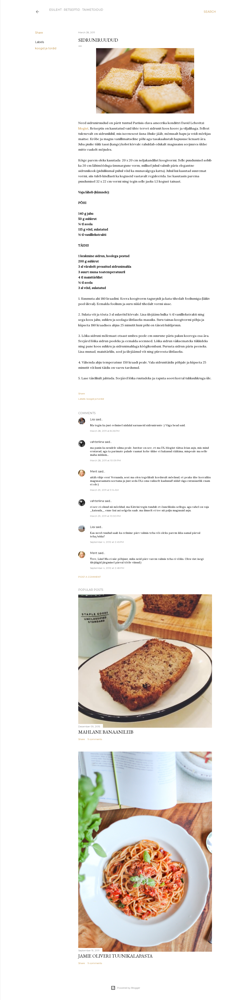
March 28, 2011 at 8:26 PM (104, 430)
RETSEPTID (72, 10)
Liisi (92, 419)
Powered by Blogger (128, 987)
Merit (93, 471)
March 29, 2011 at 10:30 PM (105, 515)
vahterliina (97, 442)
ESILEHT (55, 10)
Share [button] (39, 32)
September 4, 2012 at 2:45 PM (107, 541)
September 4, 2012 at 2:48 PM (107, 568)
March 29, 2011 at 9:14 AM (104, 489)
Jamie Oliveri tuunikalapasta (115, 956)
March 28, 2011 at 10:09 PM (105, 460)
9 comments (95, 739)
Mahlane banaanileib (105, 732)
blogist (83, 128)
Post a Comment (89, 576)
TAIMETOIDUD (92, 10)
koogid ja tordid (45, 48)
